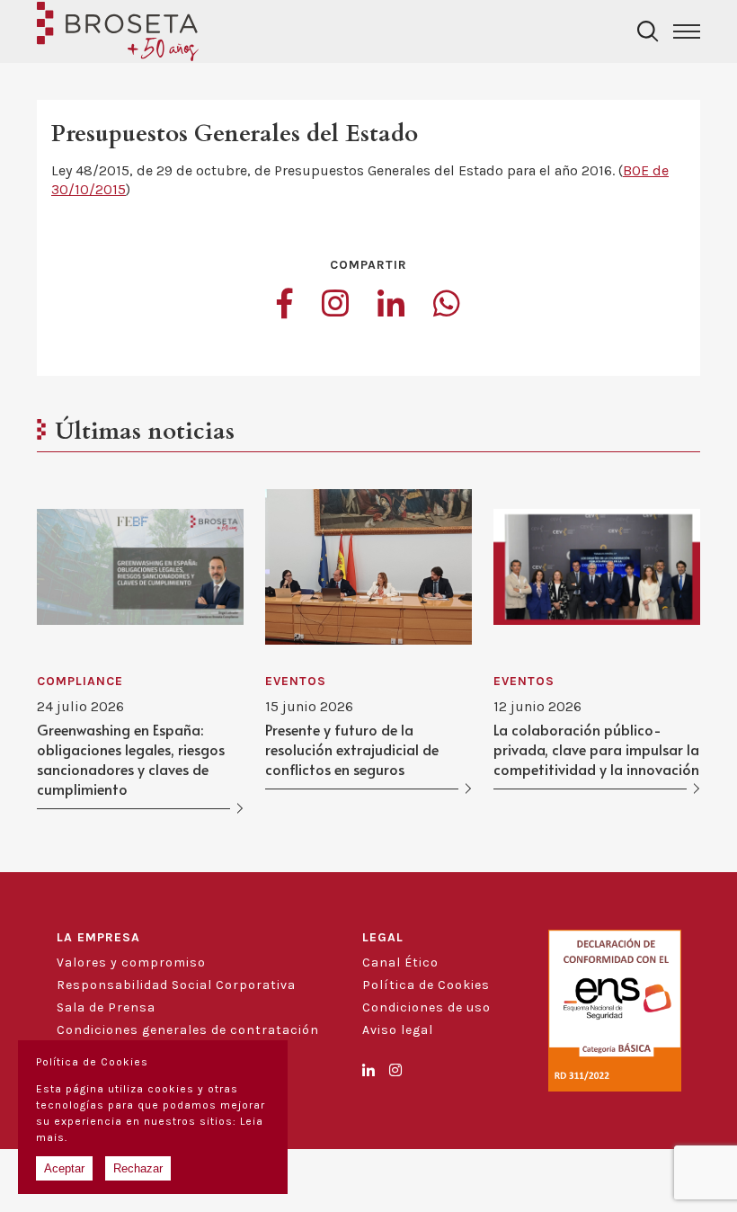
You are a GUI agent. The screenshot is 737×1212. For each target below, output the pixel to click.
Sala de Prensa (106, 1007)
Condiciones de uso (426, 1007)
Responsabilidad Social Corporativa (176, 985)
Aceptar (64, 1168)
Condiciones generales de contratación (188, 1030)
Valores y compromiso (131, 962)
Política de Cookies (426, 985)
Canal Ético (400, 962)
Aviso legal (397, 1030)
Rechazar (138, 1168)
